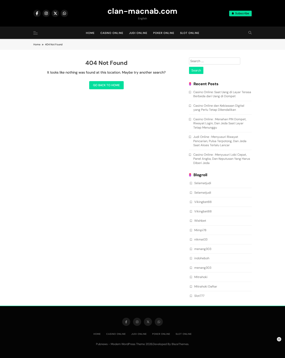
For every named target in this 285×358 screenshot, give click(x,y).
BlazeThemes (180, 344)
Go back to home (106, 85)
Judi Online (138, 33)
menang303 (202, 249)
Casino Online (111, 33)
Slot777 (199, 296)
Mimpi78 (200, 230)
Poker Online (163, 33)
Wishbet (200, 221)
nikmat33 (200, 239)
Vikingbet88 (203, 202)
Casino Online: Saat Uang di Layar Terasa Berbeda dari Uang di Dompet (222, 94)
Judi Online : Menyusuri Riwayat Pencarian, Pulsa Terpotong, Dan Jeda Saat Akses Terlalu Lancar (219, 141)
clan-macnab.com (142, 11)
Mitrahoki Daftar (205, 286)
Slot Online (189, 33)
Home (90, 33)
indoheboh (201, 258)
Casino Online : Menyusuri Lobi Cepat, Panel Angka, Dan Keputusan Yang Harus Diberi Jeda (221, 159)
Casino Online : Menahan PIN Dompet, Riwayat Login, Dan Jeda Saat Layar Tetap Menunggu (219, 123)
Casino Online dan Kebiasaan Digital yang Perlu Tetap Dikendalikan (218, 108)
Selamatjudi (202, 183)
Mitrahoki (200, 277)
